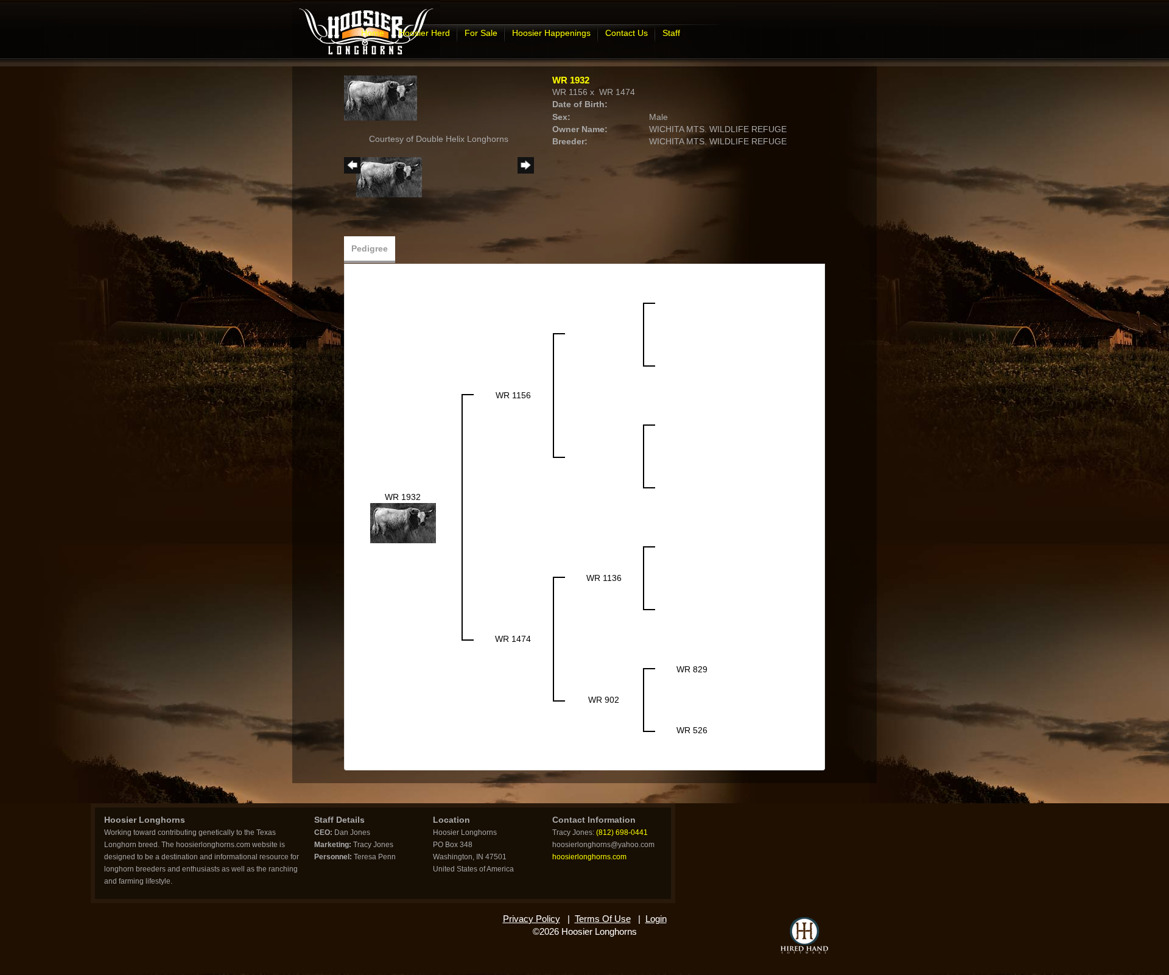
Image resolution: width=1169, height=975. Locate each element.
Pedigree (369, 248)
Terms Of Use (603, 918)
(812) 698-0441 (622, 832)
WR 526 (691, 730)
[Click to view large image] (380, 97)
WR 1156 (570, 92)
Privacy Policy (531, 918)
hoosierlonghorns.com (589, 857)
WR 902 (603, 700)
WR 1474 (617, 92)
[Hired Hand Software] (804, 935)
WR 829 (691, 669)
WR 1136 (604, 578)
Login (656, 918)
